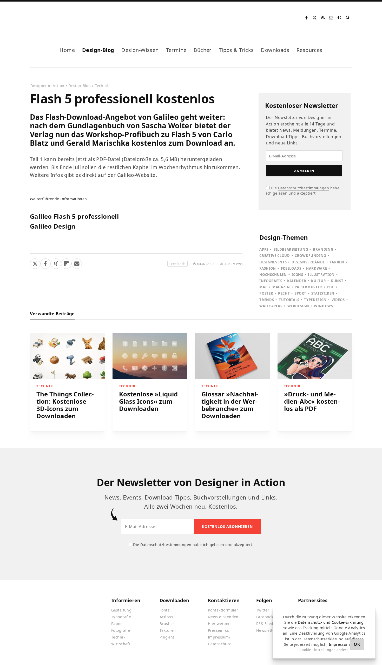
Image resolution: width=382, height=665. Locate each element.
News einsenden (223, 616)
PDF (330, 287)
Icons (297, 274)
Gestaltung (121, 610)
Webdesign (298, 306)
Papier (117, 623)
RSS (323, 17)
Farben (337, 262)
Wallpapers (270, 306)
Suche (348, 17)
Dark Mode (339, 17)
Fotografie (120, 630)
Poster (266, 293)
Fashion (267, 268)
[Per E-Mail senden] (77, 263)
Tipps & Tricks (236, 50)
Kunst (337, 280)
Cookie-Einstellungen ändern (324, 649)
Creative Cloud (274, 255)
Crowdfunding (310, 255)
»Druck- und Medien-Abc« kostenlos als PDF (312, 401)
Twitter (262, 610)
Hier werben (219, 623)
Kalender (296, 280)
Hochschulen (273, 274)
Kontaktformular (223, 610)
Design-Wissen (140, 50)
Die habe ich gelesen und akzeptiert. (302, 190)
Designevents (273, 262)
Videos (338, 299)
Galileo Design (52, 226)
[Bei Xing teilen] (56, 263)
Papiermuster (308, 287)
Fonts (164, 610)
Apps (263, 249)
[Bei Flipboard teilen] (66, 263)
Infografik (270, 280)
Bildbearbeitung (290, 249)
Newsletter (266, 630)
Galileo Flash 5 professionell (74, 217)
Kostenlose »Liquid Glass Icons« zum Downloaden (148, 401)
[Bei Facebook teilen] (45, 263)
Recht (284, 293)
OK (357, 644)
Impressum (339, 644)
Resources (309, 50)
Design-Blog (98, 50)
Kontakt (331, 17)
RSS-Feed (264, 623)
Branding (323, 249)
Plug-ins (167, 637)
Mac (263, 287)
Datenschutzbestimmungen (303, 187)
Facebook (306, 17)
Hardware (316, 268)
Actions (166, 616)
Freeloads (177, 263)
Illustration (321, 274)
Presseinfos (218, 630)
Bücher (202, 50)
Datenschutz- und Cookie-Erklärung (331, 622)
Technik (102, 85)
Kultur (318, 280)
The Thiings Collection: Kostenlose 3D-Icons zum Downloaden (65, 405)
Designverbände (308, 262)
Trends (266, 299)
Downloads (275, 50)
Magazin (281, 287)
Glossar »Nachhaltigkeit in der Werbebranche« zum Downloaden (229, 405)
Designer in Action (57, 17)
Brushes (167, 623)
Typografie (121, 616)
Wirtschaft (120, 643)
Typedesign (315, 299)
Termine (176, 50)
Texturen (168, 630)
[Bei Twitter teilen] (35, 263)
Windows (323, 306)
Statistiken (322, 293)
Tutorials (289, 299)
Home (67, 50)
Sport (300, 293)
